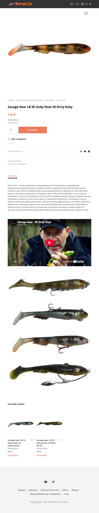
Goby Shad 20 (61, 100)
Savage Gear (48, 100)
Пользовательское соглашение (45, 494)
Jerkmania (37, 502)
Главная (11, 100)
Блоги (65, 490)
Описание (12, 178)
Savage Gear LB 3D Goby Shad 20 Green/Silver (17, 443)
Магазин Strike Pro (50, 490)
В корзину (13, 455)
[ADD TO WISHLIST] (32, 440)
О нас (66, 494)
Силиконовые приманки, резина (29, 100)
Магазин (33, 490)
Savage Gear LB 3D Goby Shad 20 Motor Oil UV (46, 443)
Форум (75, 490)
